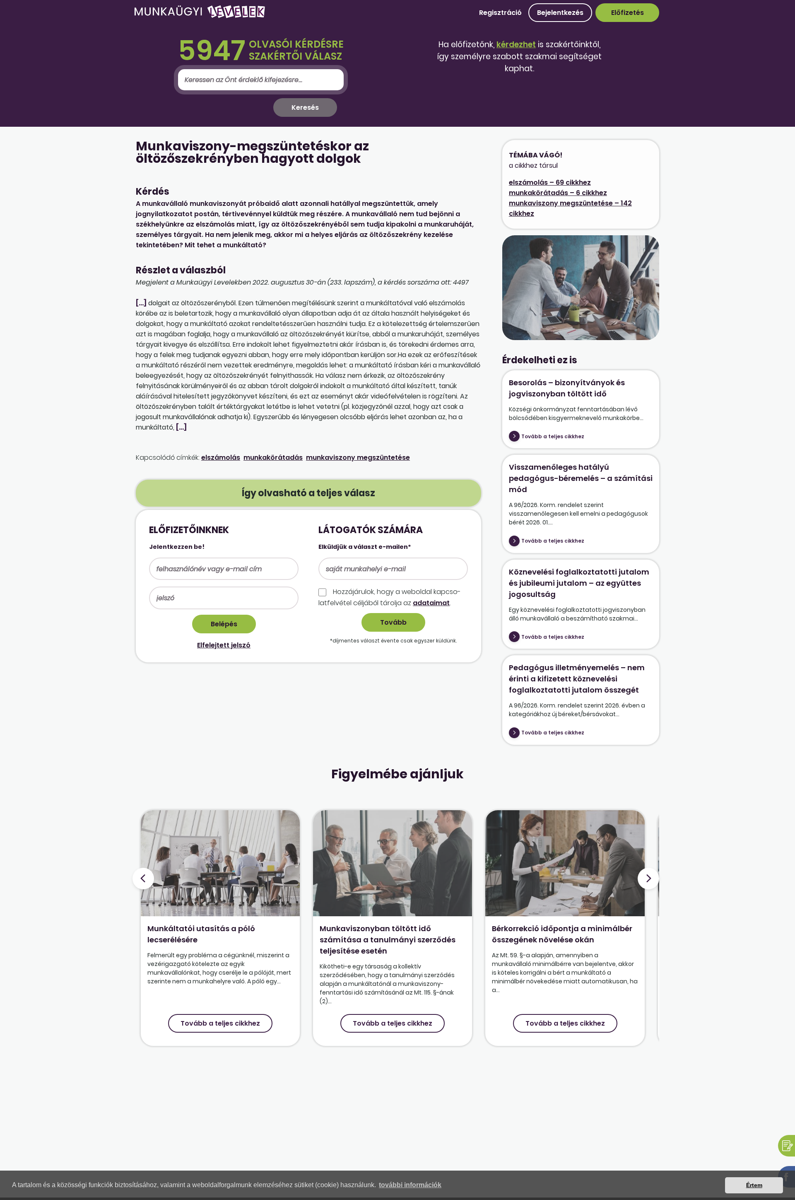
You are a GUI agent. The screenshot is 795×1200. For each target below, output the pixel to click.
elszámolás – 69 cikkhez (550, 182)
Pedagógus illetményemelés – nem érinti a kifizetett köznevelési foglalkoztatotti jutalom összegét (577, 678)
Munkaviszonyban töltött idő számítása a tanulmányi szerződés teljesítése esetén (387, 939)
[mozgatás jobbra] (648, 878)
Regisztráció (500, 12)
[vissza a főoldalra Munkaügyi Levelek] (199, 16)
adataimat (431, 603)
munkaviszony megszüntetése (358, 457)
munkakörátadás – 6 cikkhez (558, 193)
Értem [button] (754, 1185)
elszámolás (220, 457)
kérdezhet (516, 44)
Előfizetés (627, 12)
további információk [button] (410, 1184)
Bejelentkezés (560, 12)
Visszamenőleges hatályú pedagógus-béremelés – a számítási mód (581, 478)
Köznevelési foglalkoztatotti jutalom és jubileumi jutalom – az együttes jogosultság (579, 583)
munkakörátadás (273, 457)
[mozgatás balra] (143, 878)
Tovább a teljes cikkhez (552, 436)
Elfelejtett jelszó (224, 645)
